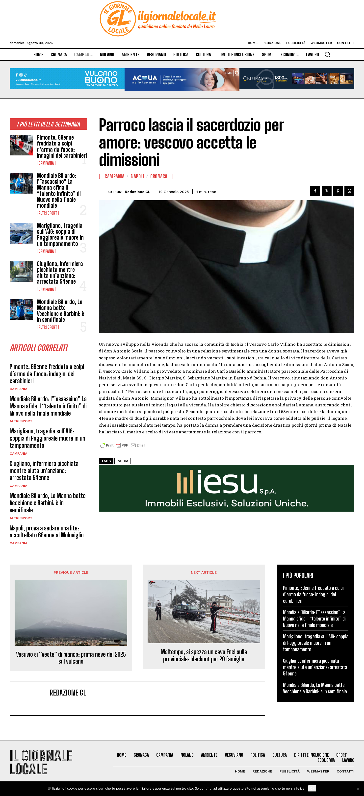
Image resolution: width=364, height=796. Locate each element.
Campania (46, 163)
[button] (327, 54)
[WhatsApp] (349, 191)
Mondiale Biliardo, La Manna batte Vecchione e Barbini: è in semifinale (60, 310)
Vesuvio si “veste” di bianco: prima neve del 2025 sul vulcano (71, 658)
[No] (357, 788)
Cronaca (158, 176)
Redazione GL (137, 192)
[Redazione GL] (103, 192)
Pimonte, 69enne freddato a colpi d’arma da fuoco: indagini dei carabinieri (62, 146)
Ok (312, 788)
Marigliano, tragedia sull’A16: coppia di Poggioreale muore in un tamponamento (60, 234)
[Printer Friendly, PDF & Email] (123, 448)
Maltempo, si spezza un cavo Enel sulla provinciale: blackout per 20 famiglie (204, 655)
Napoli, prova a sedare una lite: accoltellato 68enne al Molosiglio (47, 531)
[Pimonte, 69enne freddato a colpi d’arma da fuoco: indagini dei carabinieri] (21, 145)
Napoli (137, 176)
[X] (327, 191)
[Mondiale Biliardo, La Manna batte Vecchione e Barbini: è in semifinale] (21, 309)
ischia (122, 461)
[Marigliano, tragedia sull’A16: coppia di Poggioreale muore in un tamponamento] (21, 233)
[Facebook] (315, 191)
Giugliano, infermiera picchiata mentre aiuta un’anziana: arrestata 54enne (60, 272)
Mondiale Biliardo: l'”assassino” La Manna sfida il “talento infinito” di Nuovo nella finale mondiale (59, 190)
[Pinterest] (338, 191)
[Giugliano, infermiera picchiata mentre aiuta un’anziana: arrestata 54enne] (21, 271)
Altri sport (48, 213)
